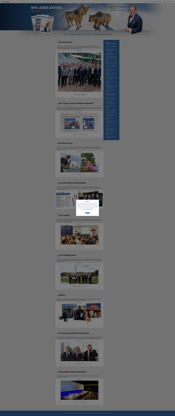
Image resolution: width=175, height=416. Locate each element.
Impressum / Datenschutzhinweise (87, 209)
